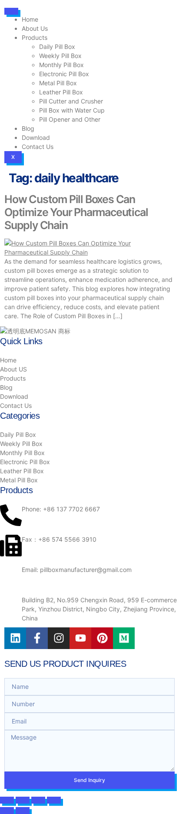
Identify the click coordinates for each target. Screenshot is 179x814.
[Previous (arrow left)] (7, 810)
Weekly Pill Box (60, 55)
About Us (35, 28)
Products (34, 37)
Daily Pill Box (57, 46)
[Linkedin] (15, 638)
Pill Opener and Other (69, 119)
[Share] (38, 800)
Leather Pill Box (61, 92)
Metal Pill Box (58, 83)
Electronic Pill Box (64, 74)
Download (36, 137)
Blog (28, 128)
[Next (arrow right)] (23, 810)
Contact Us (37, 146)
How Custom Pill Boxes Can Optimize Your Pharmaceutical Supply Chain (76, 212)
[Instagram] (59, 638)
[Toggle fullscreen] (23, 800)
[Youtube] (80, 638)
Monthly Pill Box (61, 64)
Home (30, 19)
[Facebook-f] (37, 638)
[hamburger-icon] (11, 11)
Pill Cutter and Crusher (71, 101)
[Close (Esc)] (54, 800)
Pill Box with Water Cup (72, 110)
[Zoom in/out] (7, 800)
